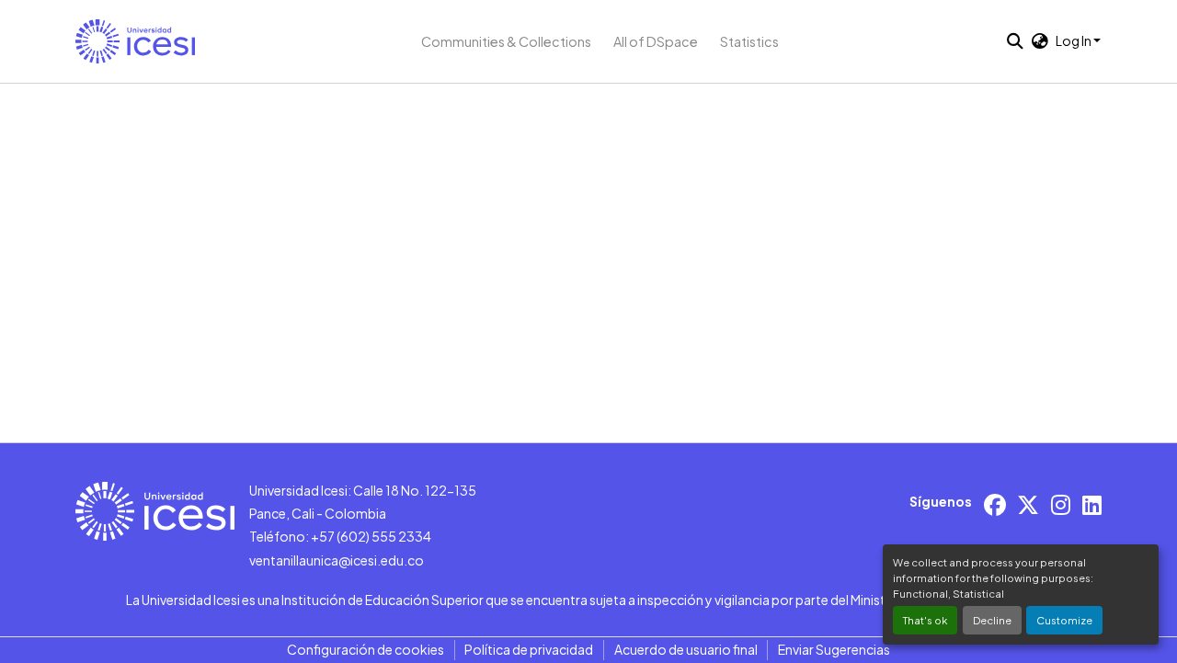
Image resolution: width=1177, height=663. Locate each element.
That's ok (925, 619)
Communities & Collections (506, 41)
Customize (1064, 619)
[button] (135, 41)
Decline (992, 619)
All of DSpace (655, 41)
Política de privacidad (528, 649)
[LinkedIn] (1092, 504)
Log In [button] (1074, 40)
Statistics (749, 41)
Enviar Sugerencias (834, 649)
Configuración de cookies (365, 649)
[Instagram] (1060, 504)
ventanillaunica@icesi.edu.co (336, 560)
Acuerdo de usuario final (686, 649)
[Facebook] (995, 504)
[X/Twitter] (1028, 504)
